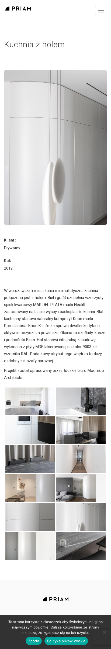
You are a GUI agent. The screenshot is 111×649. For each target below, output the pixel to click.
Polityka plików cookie (66, 641)
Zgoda (33, 641)
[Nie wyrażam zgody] (104, 632)
